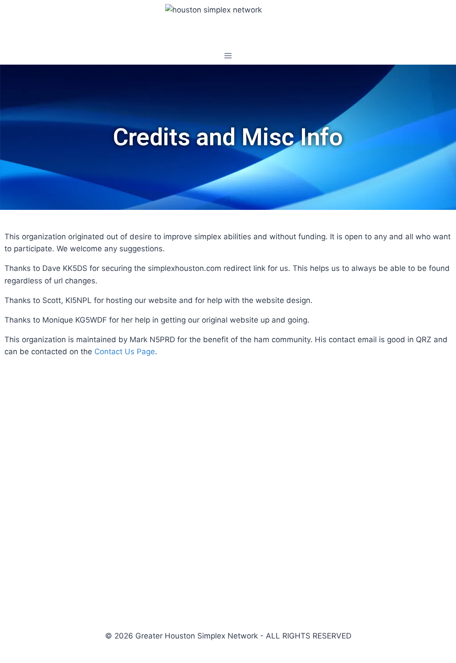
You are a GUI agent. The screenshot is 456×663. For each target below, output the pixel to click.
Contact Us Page (124, 351)
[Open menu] (228, 55)
